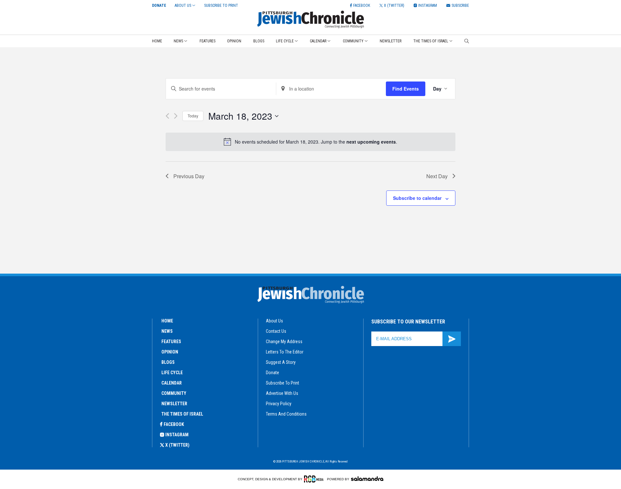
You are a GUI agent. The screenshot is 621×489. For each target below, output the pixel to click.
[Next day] (176, 116)
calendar (171, 383)
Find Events (405, 88)
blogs (168, 362)
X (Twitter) (177, 445)
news (167, 331)
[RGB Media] (315, 479)
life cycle (172, 372)
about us (274, 320)
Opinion (234, 41)
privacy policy (278, 403)
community (173, 393)
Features (207, 41)
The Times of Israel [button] (430, 41)
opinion (169, 351)
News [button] (178, 41)
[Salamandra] (367, 478)
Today (193, 115)
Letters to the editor (284, 351)
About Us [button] (183, 5)
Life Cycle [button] (285, 41)
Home (157, 41)
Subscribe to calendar (417, 198)
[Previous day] (167, 116)
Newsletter (390, 41)
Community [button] (353, 41)
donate (272, 372)
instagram (177, 434)
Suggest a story (281, 362)
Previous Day (188, 176)
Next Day (437, 176)
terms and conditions (286, 414)
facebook (174, 424)
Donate (159, 5)
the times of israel (182, 414)
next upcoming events (371, 141)
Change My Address (284, 341)
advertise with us (282, 393)
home (167, 320)
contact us (276, 331)
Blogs (258, 41)
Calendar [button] (318, 41)
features (171, 341)
